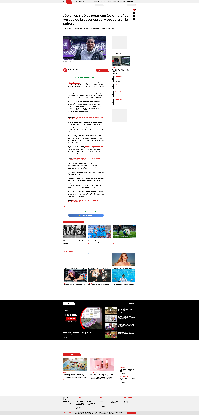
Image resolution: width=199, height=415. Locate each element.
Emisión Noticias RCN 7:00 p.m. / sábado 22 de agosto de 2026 (81, 333)
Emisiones (66, 5)
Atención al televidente (80, 401)
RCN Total (101, 401)
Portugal (116, 84)
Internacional (81, 1)
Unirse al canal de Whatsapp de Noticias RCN (86, 77)
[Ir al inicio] (69, 2)
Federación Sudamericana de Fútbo (94, 146)
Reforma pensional (123, 358)
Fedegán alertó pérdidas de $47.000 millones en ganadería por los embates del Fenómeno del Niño (126, 309)
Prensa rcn (78, 406)
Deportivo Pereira (116, 238)
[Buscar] (135, 1)
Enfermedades (122, 367)
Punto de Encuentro (121, 1)
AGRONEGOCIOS (114, 402)
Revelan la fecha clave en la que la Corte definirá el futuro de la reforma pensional (128, 361)
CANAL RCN (130, 1)
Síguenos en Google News (87, 215)
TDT (106, 399)
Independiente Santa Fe (118, 76)
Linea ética (89, 404)
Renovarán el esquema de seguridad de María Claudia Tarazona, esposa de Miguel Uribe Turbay (127, 325)
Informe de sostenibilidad (89, 401)
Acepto (131, 412)
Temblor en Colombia (124, 376)
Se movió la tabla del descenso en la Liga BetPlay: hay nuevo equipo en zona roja (97, 241)
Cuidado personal (93, 372)
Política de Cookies (111, 413)
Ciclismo (65, 238)
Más (131, 303)
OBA (87, 406)
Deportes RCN (88, 1)
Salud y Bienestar (96, 1)
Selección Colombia (70, 206)
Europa (64, 372)
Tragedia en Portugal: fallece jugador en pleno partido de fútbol (121, 86)
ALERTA (101, 405)
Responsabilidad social (80, 399)
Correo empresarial (80, 404)
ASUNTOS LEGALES (114, 401)
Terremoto (114, 67)
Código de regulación (80, 403)
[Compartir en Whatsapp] (134, 19)
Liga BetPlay (90, 238)
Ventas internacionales (91, 403)
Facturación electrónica (91, 399)
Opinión (114, 1)
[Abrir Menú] (63, 1)
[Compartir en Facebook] (134, 13)
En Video (69, 303)
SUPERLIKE (126, 402)
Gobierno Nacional (118, 99)
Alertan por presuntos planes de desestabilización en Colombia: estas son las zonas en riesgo (121, 102)
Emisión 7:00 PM (132, 5)
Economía (103, 1)
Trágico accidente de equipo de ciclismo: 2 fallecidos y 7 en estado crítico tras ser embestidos (73, 242)
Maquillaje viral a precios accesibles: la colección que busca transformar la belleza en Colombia (101, 375)
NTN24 (101, 399)
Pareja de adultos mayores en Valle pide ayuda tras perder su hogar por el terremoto (128, 379)
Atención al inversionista (78, 408)
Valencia (77, 206)
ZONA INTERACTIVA (127, 401)
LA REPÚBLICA (113, 399)
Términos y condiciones (98, 412)
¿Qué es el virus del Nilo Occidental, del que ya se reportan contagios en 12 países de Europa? (74, 375)
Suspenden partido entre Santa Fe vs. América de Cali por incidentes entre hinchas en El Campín (121, 78)
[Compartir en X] (134, 16)
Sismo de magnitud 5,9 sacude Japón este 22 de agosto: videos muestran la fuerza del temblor (120, 70)
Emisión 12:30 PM (100, 5)
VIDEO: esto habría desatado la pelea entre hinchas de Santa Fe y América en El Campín (126, 333)
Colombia (75, 1)
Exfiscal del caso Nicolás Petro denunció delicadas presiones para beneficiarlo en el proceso (122, 94)
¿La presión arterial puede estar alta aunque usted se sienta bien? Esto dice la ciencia (127, 370)
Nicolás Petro (117, 91)
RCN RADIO (101, 402)
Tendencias (109, 1)
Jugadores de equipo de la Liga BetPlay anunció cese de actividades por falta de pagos (124, 241)
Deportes (69, 10)
